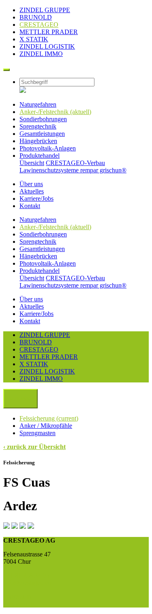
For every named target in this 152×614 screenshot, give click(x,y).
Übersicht (31, 162)
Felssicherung (48, 418)
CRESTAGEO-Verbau (75, 162)
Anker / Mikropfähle (45, 425)
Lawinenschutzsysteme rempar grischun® (72, 170)
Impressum (17, 596)
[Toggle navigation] (6, 70)
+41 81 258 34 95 (26, 575)
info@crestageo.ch (27, 582)
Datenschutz (19, 603)
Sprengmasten (37, 432)
